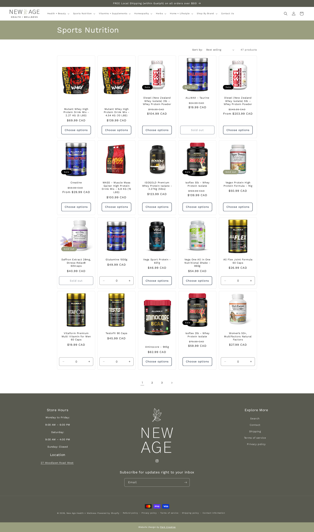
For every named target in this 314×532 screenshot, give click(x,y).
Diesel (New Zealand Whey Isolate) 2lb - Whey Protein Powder (157, 101)
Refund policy (130, 513)
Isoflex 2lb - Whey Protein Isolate (197, 335)
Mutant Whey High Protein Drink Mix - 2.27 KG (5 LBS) (76, 112)
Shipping (255, 431)
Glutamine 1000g (116, 259)
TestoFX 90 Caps (116, 333)
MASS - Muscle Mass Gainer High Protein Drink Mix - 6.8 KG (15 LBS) (116, 187)
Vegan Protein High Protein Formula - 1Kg (238, 184)
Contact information (214, 513)
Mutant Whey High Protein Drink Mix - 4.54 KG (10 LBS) (116, 112)
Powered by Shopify (108, 513)
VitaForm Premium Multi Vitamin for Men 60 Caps (76, 336)
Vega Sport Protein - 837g (157, 261)
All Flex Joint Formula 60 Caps (237, 261)
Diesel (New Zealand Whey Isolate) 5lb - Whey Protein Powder (238, 101)
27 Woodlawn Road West (57, 462)
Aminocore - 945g (157, 346)
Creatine (76, 182)
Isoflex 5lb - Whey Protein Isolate (197, 184)
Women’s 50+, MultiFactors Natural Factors (238, 336)
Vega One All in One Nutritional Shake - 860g (197, 262)
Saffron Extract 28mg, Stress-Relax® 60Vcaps (76, 262)
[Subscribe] (186, 482)
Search (255, 418)
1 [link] (142, 382)
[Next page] (172, 383)
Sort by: (197, 49)
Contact (255, 424)
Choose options (76, 130)
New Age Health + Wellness (82, 513)
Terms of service (255, 437)
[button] (58, 13)
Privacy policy (256, 444)
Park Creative (168, 527)
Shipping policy (190, 513)
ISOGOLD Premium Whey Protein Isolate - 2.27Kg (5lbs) (157, 185)
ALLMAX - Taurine (197, 97)
